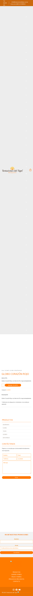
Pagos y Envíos (16, 577)
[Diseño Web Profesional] (24, 592)
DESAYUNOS (6, 424)
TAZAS (4, 431)
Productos (16, 572)
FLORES (5, 428)
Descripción (5, 394)
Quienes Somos (16, 574)
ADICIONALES (6, 437)
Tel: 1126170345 (5, 3)
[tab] (16, 394)
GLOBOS (5, 434)
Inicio (3, 370)
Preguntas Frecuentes (16, 579)
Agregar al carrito (13, 385)
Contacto (16, 581)
